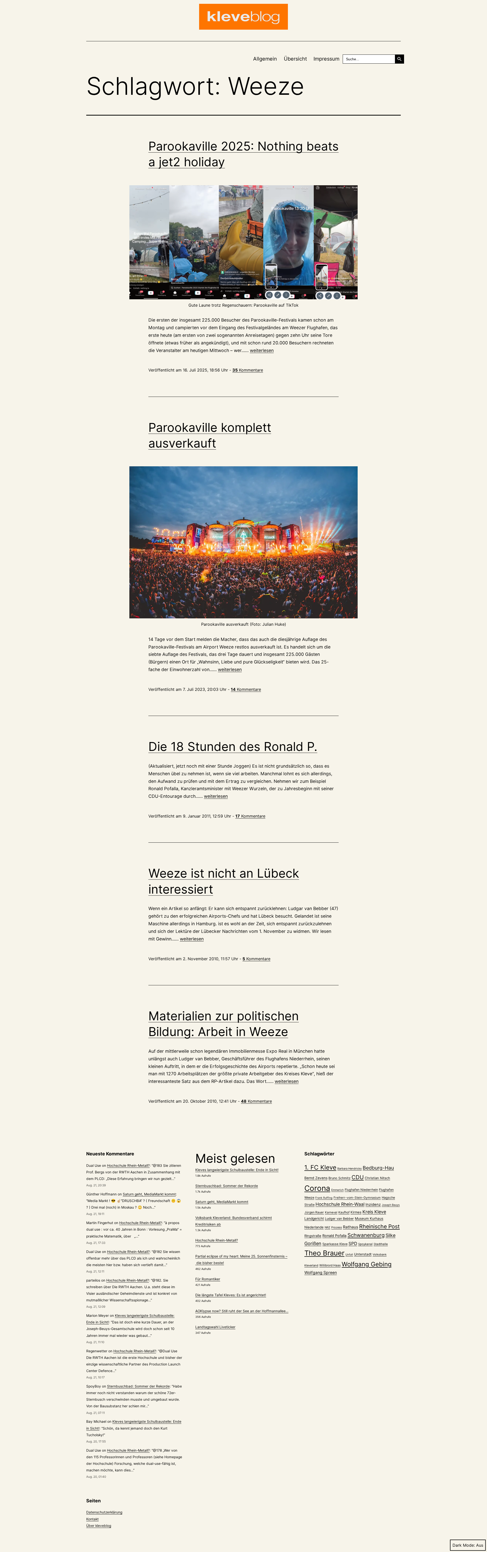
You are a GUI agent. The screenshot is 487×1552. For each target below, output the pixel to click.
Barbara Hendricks (349, 1168)
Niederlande (314, 1227)
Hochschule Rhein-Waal (340, 1204)
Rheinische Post (379, 1226)
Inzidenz (373, 1204)
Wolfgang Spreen (320, 1272)
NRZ (327, 1227)
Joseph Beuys (391, 1205)
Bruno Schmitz (339, 1178)
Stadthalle (381, 1244)
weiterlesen (262, 350)
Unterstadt (363, 1254)
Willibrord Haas (330, 1265)
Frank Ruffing (324, 1197)
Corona (317, 1188)
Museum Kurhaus (369, 1218)
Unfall (349, 1254)
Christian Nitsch (377, 1178)
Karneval (331, 1212)
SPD (353, 1243)
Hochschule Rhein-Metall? (128, 1165)
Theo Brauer (324, 1253)
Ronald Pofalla (334, 1235)
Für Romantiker (207, 1279)
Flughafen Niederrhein (361, 1190)
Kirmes (356, 1212)
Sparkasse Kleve (334, 1244)
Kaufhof (344, 1212)
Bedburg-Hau (378, 1168)
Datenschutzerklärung (104, 1512)
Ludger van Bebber (339, 1219)
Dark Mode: (464, 1545)
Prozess (336, 1227)
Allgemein (265, 59)
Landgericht (314, 1218)
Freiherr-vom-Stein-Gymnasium (357, 1197)
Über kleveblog (98, 1526)
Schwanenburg (366, 1235)
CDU (358, 1177)
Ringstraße (312, 1236)
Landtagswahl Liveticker (215, 1327)
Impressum (326, 59)
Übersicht (295, 59)
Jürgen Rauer (314, 1212)
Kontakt (92, 1519)
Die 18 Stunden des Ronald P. (232, 746)
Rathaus (350, 1227)
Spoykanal (365, 1244)
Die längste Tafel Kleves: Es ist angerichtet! (230, 1295)
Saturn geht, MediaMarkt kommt (149, 1194)
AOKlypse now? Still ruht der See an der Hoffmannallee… (241, 1311)
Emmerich (337, 1190)
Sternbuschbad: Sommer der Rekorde (138, 1386)
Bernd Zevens (315, 1178)
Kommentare (247, 370)
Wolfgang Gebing (367, 1264)
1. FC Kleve (320, 1167)
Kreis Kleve (374, 1211)
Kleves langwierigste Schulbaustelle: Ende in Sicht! (237, 1170)
